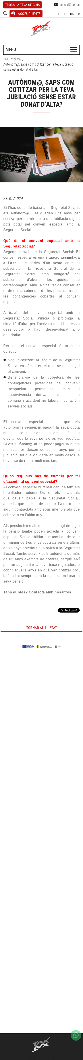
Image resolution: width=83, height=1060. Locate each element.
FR (78, 14)
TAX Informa (12, 59)
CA (72, 14)
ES (59, 14)
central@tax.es (70, 4)
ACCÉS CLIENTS (29, 13)
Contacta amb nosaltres (50, 592)
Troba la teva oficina (22, 4)
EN (66, 14)
